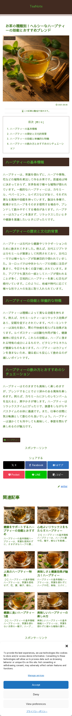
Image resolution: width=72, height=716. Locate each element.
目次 (31, 122)
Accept (36, 684)
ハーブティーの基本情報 (23, 128)
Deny (36, 694)
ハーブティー (13, 439)
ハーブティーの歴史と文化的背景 (28, 133)
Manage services (36, 675)
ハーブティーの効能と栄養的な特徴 (29, 138)
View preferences (36, 703)
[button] (67, 646)
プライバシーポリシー (36, 711)
